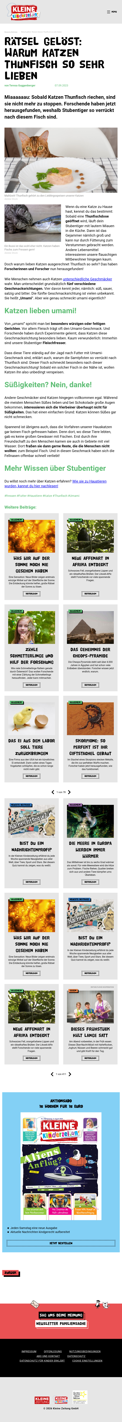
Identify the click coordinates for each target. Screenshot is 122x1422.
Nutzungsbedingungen (85, 1351)
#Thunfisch (60, 496)
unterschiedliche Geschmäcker (87, 279)
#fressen (10, 496)
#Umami (73, 496)
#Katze (47, 496)
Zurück (10, 1272)
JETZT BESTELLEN (61, 1243)
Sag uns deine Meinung (61, 1315)
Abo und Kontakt (48, 1356)
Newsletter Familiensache (61, 1323)
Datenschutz (76, 1356)
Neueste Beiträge (10, 32)
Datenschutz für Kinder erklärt (42, 1360)
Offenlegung (53, 1351)
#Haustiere (34, 496)
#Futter (22, 496)
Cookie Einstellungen (87, 1360)
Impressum (29, 1351)
